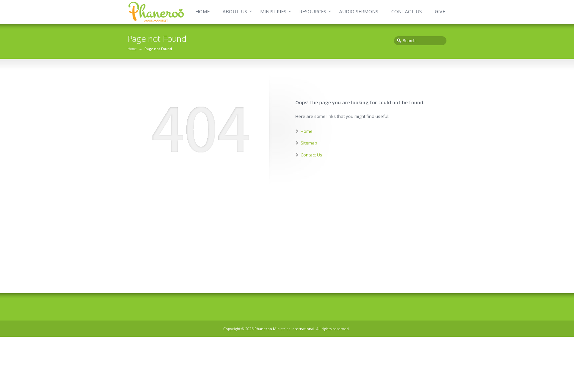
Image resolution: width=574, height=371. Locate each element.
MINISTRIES (273, 11)
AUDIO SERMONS (358, 11)
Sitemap (309, 143)
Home (132, 48)
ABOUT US (235, 11)
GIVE (440, 11)
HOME (202, 11)
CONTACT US (406, 11)
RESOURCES (312, 11)
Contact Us (311, 155)
